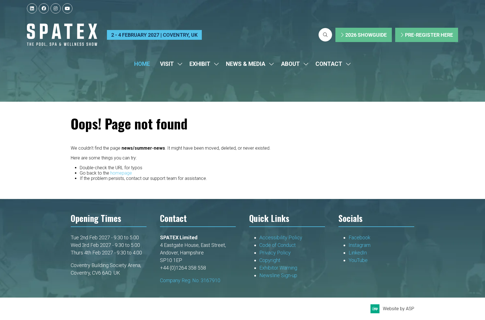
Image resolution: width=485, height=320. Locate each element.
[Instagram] (56, 8)
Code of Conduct (278, 245)
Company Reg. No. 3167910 (190, 280)
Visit (167, 64)
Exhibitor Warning (278, 268)
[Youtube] (67, 8)
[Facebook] (44, 8)
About (290, 64)
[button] (325, 34)
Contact (328, 64)
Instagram (359, 245)
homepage (121, 173)
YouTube (358, 260)
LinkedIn (358, 253)
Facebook (359, 237)
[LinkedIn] (32, 8)
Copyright (270, 260)
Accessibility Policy (280, 237)
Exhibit (199, 64)
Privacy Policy (275, 253)
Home (142, 64)
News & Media (245, 64)
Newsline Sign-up (278, 275)
